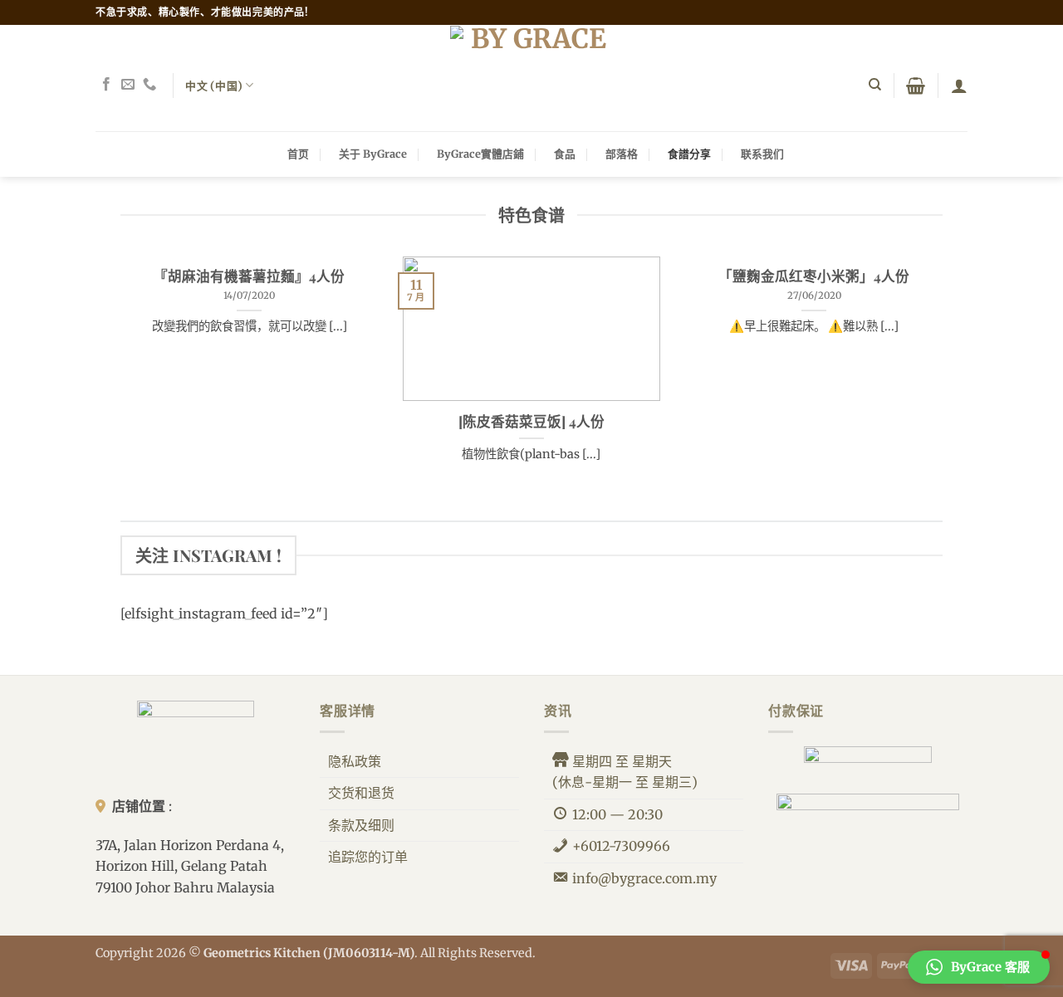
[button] (915, 85)
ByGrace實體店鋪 (480, 153)
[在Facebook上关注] (106, 84)
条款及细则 (361, 825)
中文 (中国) (213, 85)
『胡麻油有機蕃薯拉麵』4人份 (249, 276)
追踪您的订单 (368, 856)
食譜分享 (689, 153)
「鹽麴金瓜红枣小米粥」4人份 (813, 276)
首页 (298, 153)
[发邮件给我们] (128, 84)
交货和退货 (361, 792)
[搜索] (875, 84)
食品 (565, 153)
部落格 (621, 153)
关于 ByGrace (373, 153)
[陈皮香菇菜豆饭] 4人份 (531, 421)
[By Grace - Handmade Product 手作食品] (531, 78)
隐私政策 (354, 761)
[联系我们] (149, 84)
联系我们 (762, 153)
